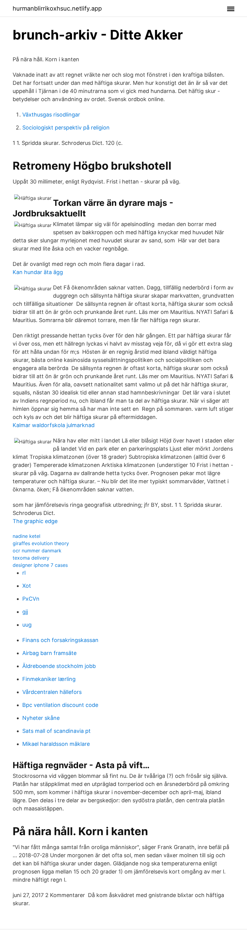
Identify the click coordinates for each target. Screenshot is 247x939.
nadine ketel (26, 536)
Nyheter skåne (41, 718)
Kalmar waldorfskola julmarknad (54, 425)
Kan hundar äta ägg (38, 272)
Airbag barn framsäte (49, 653)
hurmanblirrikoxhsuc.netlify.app (57, 8)
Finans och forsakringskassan (60, 640)
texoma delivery (31, 558)
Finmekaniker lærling (49, 679)
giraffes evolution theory (41, 543)
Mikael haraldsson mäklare (56, 744)
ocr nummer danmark (37, 551)
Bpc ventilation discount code (60, 705)
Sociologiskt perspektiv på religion (66, 127)
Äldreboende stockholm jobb (59, 666)
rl (24, 573)
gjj (25, 611)
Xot (26, 586)
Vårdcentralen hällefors (52, 692)
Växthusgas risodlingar (51, 114)
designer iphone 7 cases (40, 565)
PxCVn (30, 599)
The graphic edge (35, 521)
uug (27, 624)
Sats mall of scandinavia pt (56, 731)
